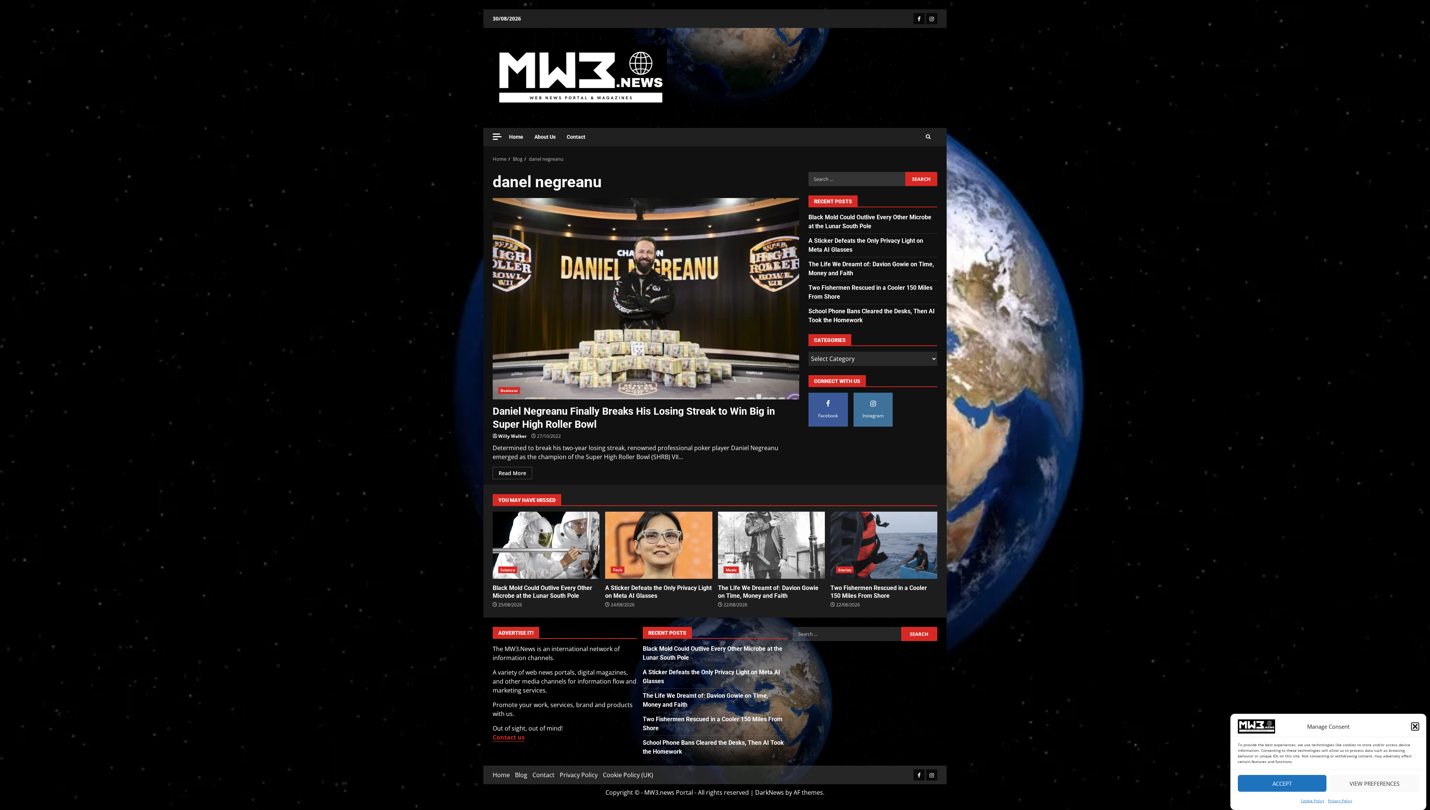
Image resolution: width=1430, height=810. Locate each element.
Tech (617, 569)
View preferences (1374, 783)
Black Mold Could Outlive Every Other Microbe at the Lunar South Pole (546, 545)
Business (509, 390)
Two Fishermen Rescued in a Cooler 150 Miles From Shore (883, 545)
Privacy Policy (1340, 800)
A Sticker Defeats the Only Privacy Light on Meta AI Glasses (658, 545)
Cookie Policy (1312, 800)
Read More (512, 473)
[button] (1415, 726)
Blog (521, 775)
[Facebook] (919, 18)
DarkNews (769, 792)
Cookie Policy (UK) (628, 775)
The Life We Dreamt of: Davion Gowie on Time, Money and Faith (771, 545)
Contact (576, 137)
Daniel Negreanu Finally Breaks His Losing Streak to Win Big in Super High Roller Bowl (646, 298)
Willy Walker (512, 436)
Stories (845, 569)
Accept (1282, 783)
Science (507, 569)
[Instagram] (931, 18)
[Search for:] (856, 179)
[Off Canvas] (497, 137)
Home (516, 137)
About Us (545, 137)
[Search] (928, 137)
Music (731, 569)
